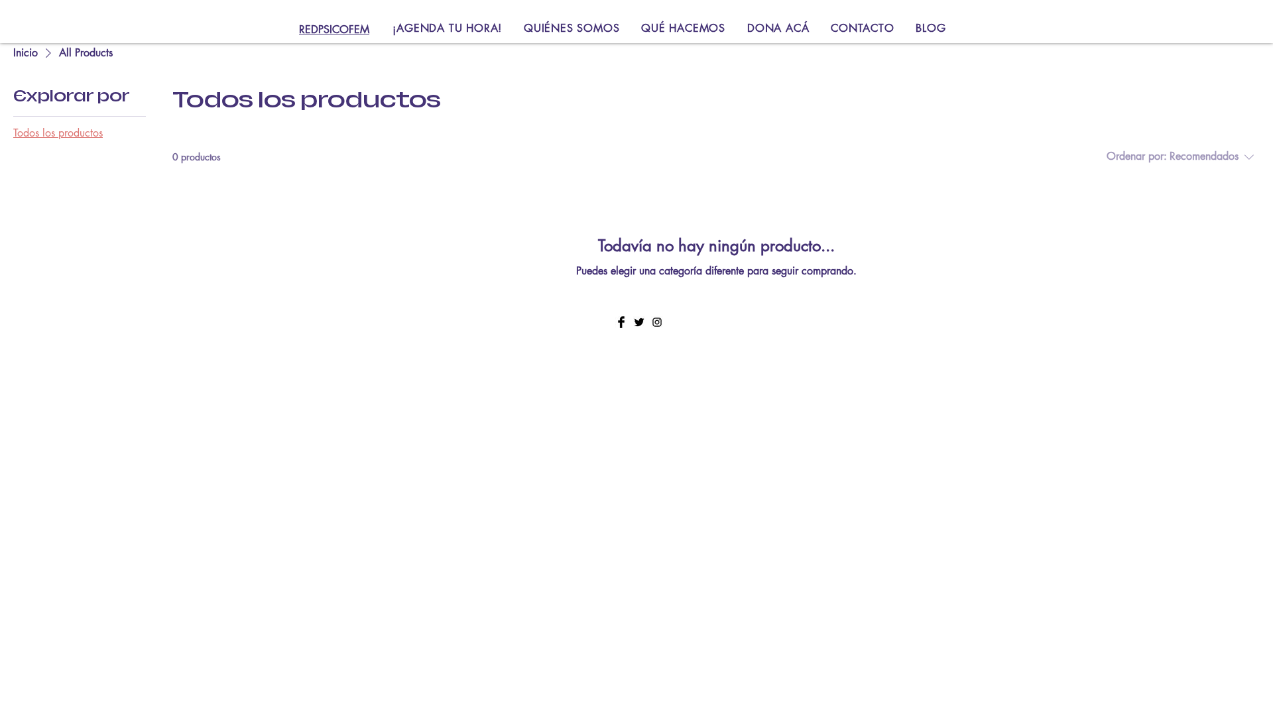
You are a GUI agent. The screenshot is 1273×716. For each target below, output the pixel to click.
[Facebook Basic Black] (621, 322)
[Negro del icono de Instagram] (657, 322)
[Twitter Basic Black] (639, 322)
